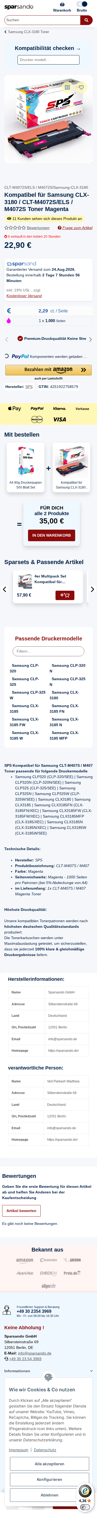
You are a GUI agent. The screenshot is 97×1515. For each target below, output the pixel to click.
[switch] (85, 1507)
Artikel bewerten (21, 1211)
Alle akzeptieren (49, 1463)
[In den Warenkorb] (65, 595)
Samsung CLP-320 (24, 668)
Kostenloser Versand (24, 296)
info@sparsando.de (34, 1353)
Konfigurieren (49, 1479)
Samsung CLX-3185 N (64, 722)
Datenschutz (45, 1450)
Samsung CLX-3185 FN (64, 709)
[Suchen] (86, 20)
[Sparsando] (18, 7)
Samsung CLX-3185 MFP (64, 735)
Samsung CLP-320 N (67, 668)
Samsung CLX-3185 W (24, 735)
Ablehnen (49, 1495)
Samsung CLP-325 (24, 682)
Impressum (18, 1450)
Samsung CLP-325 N (67, 682)
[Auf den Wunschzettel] (81, 87)
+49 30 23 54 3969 (25, 1359)
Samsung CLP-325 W (28, 695)
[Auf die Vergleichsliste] (67, 87)
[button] (48, 373)
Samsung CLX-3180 (64, 695)
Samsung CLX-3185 (24, 709)
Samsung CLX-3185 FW (24, 722)
